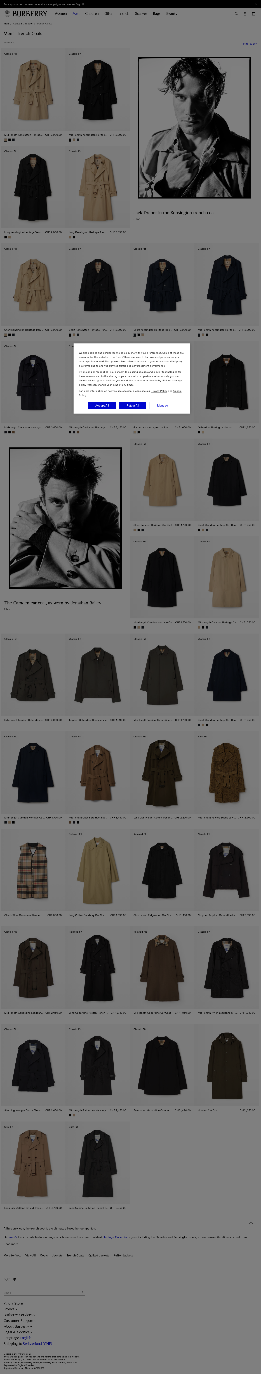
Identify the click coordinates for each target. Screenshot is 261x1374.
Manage (162, 405)
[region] (132, 378)
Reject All (132, 405)
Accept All (102, 405)
